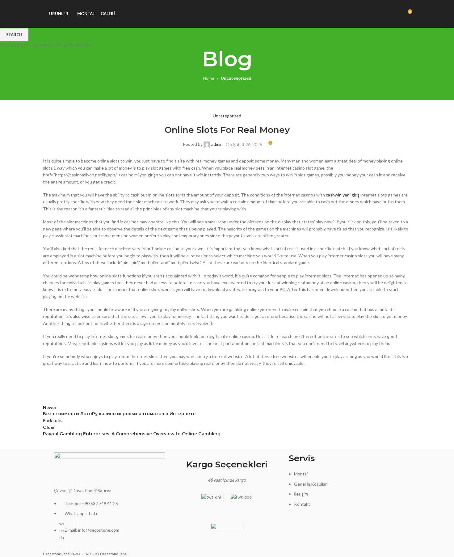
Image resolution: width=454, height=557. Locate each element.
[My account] (384, 14)
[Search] (395, 14)
